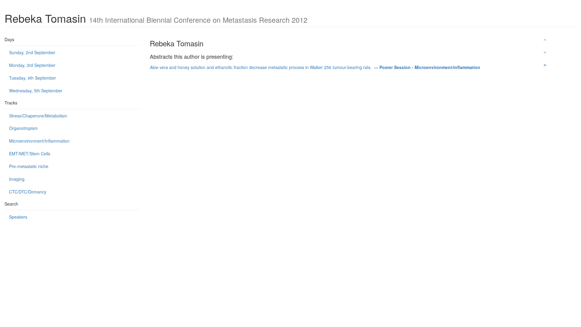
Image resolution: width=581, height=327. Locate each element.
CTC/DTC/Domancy (27, 192)
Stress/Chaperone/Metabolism (38, 116)
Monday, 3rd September (32, 65)
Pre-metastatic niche (28, 166)
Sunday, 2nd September (32, 52)
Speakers (18, 217)
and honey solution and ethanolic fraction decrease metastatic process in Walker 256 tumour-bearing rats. (261, 67)
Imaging (17, 179)
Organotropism (23, 128)
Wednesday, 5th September (35, 91)
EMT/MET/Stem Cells (29, 153)
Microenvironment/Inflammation (39, 141)
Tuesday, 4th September (32, 78)
